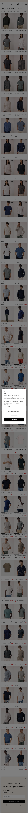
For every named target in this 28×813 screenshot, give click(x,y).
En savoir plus (8, 406)
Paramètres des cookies (14, 411)
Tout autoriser (14, 419)
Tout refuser (14, 415)
